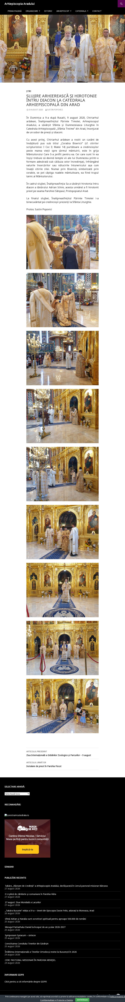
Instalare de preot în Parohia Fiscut (43, 764)
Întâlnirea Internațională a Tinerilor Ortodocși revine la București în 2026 (41, 951)
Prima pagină (14, 11)
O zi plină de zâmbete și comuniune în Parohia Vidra (30, 894)
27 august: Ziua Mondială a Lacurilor (23, 902)
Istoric (48, 11)
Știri (28, 91)
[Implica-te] (27, 838)
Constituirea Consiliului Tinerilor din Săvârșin (26, 943)
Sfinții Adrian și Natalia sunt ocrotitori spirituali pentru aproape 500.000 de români (45, 918)
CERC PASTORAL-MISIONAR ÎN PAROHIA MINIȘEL (30, 960)
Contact (97, 11)
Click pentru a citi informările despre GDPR (26, 981)
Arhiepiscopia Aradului (20, 4)
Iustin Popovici (55, 109)
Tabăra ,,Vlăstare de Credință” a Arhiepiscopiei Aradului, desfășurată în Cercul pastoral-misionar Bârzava (56, 885)
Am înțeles (82, 1000)
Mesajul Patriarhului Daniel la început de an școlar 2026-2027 (35, 927)
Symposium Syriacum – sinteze (20, 935)
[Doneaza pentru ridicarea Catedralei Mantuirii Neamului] (17, 815)
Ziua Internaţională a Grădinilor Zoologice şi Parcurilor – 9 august (58, 753)
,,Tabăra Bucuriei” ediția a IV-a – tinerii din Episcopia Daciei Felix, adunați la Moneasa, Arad (49, 910)
